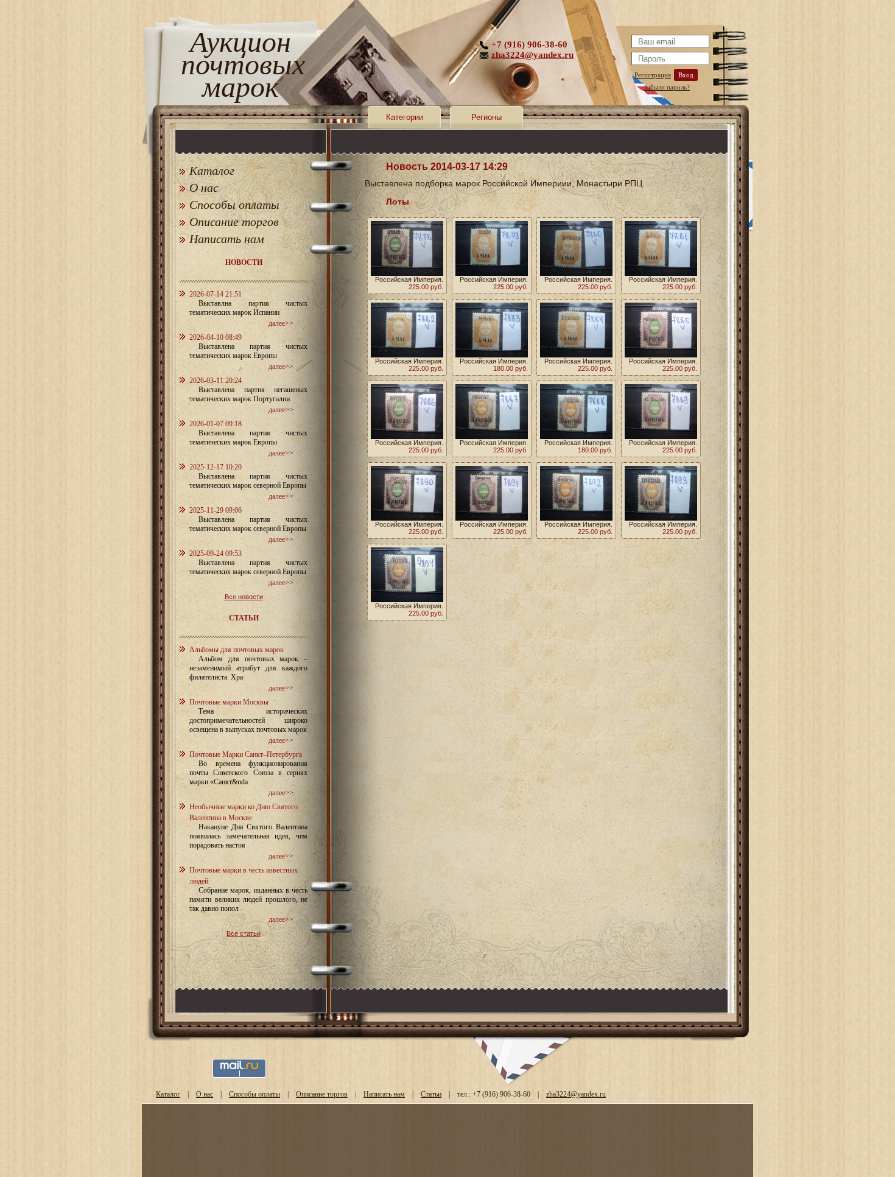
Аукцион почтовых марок (240, 66)
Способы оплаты (234, 204)
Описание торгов (234, 221)
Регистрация (652, 75)
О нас (204, 187)
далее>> (280, 323)
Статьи (431, 1094)
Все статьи (243, 933)
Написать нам (226, 238)
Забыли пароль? (667, 87)
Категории (404, 117)
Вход (685, 75)
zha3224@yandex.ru (532, 55)
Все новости (244, 596)
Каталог (211, 170)
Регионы (486, 117)
